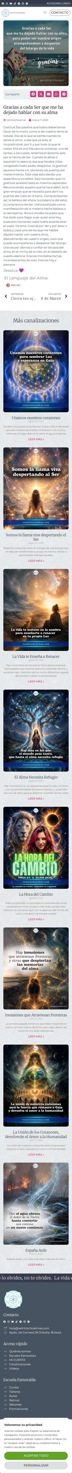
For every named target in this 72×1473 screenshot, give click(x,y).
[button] (45, 13)
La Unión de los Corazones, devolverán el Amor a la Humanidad (36, 1134)
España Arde (36, 1250)
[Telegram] (19, 3)
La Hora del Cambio (36, 894)
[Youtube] (11, 3)
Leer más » (36, 439)
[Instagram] (7, 3)
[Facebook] (3, 3)
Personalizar (36, 1465)
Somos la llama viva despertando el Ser (36, 537)
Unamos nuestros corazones (36, 417)
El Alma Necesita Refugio (36, 777)
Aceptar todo (36, 1456)
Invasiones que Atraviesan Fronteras (36, 1015)
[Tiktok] (15, 3)
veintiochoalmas (17, 12)
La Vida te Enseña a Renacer (36, 656)
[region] (36, 1446)
